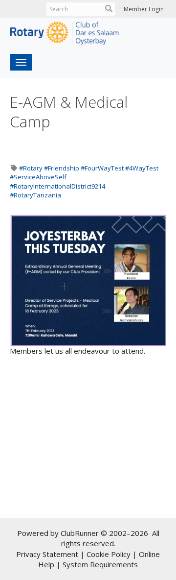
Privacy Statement (47, 554)
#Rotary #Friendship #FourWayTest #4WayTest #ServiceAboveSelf (84, 173)
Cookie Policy (109, 554)
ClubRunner (80, 533)
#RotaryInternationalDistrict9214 (57, 186)
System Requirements (100, 564)
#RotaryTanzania (35, 195)
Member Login (144, 9)
